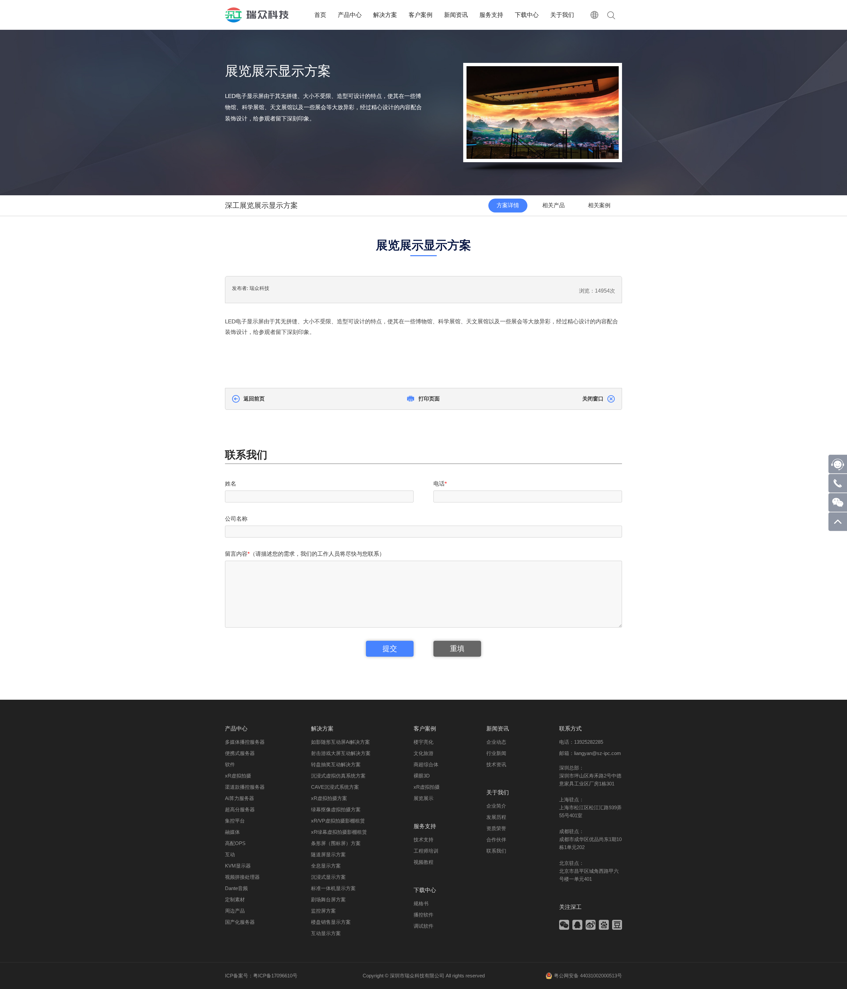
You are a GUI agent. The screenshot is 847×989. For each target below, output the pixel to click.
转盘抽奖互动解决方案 (336, 764)
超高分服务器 (240, 809)
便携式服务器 (240, 753)
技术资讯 (496, 764)
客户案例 (425, 729)
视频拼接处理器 (242, 877)
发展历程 (496, 817)
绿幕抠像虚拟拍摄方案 (336, 809)
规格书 (421, 903)
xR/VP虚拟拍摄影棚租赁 (338, 821)
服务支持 (425, 826)
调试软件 (423, 926)
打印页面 (429, 398)
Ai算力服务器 (239, 798)
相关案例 (599, 205)
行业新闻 (496, 753)
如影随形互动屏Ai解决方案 (340, 742)
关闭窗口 (592, 398)
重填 (457, 648)
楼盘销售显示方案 (331, 922)
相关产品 (553, 205)
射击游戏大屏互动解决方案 (341, 753)
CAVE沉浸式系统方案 (335, 787)
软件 (230, 764)
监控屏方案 (323, 911)
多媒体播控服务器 (245, 742)
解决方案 (322, 729)
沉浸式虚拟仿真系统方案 (338, 775)
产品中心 (236, 729)
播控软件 (423, 915)
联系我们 (496, 851)
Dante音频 (236, 888)
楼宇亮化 (423, 742)
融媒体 (232, 832)
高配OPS (235, 843)
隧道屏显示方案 (328, 854)
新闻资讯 (497, 729)
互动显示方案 (326, 933)
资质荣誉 (496, 828)
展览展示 (423, 798)
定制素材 (235, 899)
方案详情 (508, 205)
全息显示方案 (326, 866)
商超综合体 (426, 764)
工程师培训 (426, 851)
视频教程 (423, 862)
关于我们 (497, 792)
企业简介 (496, 806)
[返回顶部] (837, 529)
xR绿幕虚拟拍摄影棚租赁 (339, 832)
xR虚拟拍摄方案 (329, 798)
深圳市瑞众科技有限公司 (417, 975)
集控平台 (235, 821)
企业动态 (496, 742)
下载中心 (425, 890)
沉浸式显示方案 (328, 877)
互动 (230, 854)
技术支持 (423, 839)
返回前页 (254, 398)
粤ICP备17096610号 (275, 975)
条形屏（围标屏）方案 (336, 843)
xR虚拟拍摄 (238, 775)
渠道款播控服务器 (245, 787)
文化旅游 (423, 753)
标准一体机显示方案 (333, 888)
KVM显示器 (238, 866)
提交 (389, 648)
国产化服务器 (240, 922)
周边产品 (235, 911)
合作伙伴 (496, 839)
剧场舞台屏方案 (328, 899)
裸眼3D (422, 775)
